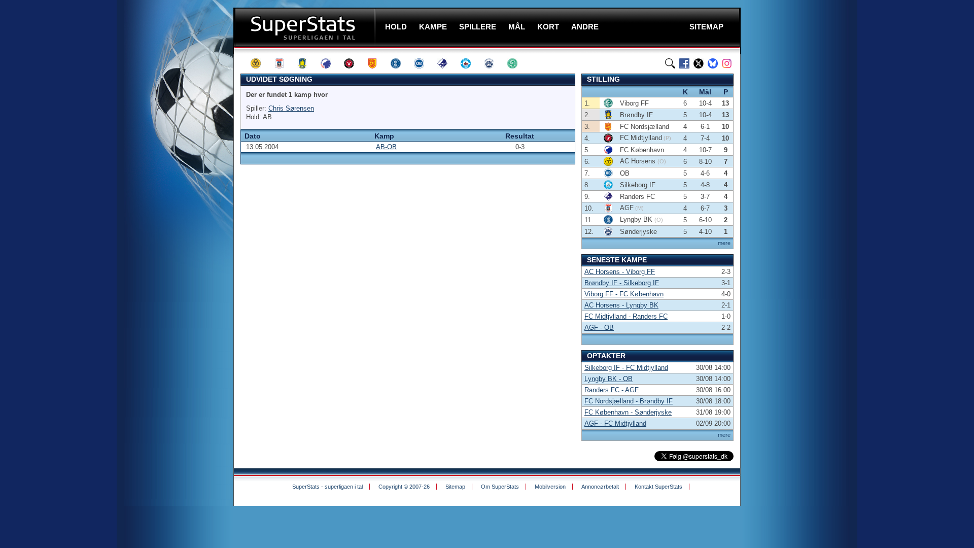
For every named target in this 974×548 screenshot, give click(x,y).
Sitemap (455, 487)
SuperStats (305, 27)
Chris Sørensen (291, 108)
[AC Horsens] (260, 63)
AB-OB (386, 147)
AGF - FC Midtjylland (615, 423)
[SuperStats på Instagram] (727, 63)
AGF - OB (599, 327)
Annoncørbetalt (600, 487)
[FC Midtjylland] (353, 63)
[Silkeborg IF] (470, 63)
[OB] (423, 63)
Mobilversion (550, 487)
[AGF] (283, 63)
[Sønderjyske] (493, 63)
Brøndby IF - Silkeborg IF (621, 283)
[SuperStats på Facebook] (684, 63)
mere (724, 243)
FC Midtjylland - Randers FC (626, 316)
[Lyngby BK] (400, 63)
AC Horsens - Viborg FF (619, 272)
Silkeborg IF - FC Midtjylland (626, 367)
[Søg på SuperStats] (670, 63)
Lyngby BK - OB (608, 379)
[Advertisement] (172, 200)
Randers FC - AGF (611, 390)
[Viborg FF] (517, 63)
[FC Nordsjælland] (377, 63)
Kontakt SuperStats (658, 487)
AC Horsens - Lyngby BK (621, 305)
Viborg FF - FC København (624, 294)
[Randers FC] (447, 63)
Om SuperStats (500, 487)
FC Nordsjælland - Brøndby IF (628, 401)
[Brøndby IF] (307, 63)
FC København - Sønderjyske (628, 412)
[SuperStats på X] (698, 63)
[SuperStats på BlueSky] (713, 63)
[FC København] (330, 63)
